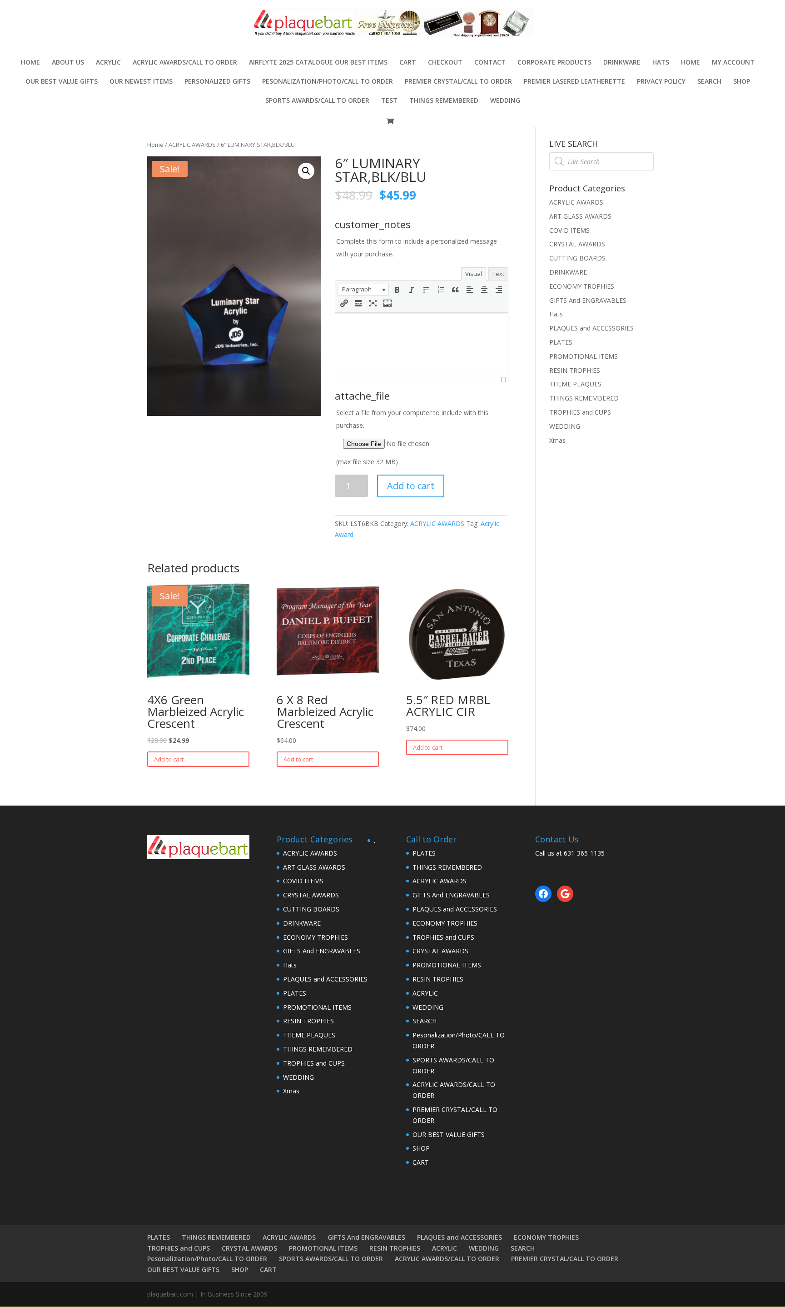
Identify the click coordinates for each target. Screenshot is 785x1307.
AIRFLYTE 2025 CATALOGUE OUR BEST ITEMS (318, 62)
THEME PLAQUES (575, 384)
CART (407, 62)
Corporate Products (554, 62)
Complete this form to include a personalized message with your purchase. (416, 247)
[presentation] (363, 289)
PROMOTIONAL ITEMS (583, 356)
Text (498, 274)
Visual (473, 274)
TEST (389, 101)
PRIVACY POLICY (661, 81)
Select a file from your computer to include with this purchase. (412, 437)
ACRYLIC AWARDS (192, 144)
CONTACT (490, 62)
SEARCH (709, 81)
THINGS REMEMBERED (443, 101)
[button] (363, 289)
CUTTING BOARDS (577, 258)
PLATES (560, 342)
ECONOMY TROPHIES (581, 286)
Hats (660, 62)
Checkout (445, 62)
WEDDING (505, 101)
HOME (690, 62)
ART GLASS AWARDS (580, 216)
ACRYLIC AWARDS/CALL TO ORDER (185, 62)
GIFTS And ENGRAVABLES (587, 300)
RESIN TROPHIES (574, 370)
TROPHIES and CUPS (580, 412)
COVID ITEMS (569, 230)
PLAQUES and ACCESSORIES (591, 328)
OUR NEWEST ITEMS (141, 81)
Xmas (557, 440)
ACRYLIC (108, 62)
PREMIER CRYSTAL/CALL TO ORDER (458, 81)
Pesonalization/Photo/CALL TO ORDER (327, 81)
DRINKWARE (622, 62)
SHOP (741, 81)
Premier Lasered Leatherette (574, 81)
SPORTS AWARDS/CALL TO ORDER (317, 101)
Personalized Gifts (217, 81)
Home (30, 62)
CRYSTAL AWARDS (577, 244)
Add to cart (410, 486)
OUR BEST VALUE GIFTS (61, 81)
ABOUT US (68, 62)
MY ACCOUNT (733, 62)
